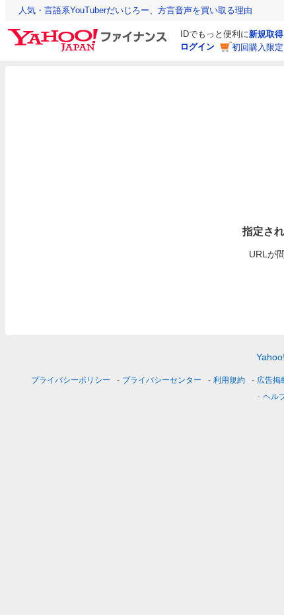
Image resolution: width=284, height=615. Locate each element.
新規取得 (266, 34)
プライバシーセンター (161, 380)
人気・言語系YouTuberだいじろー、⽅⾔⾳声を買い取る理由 (135, 10)
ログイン (197, 46)
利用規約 (229, 380)
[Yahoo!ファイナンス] (89, 32)
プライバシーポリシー (70, 380)
